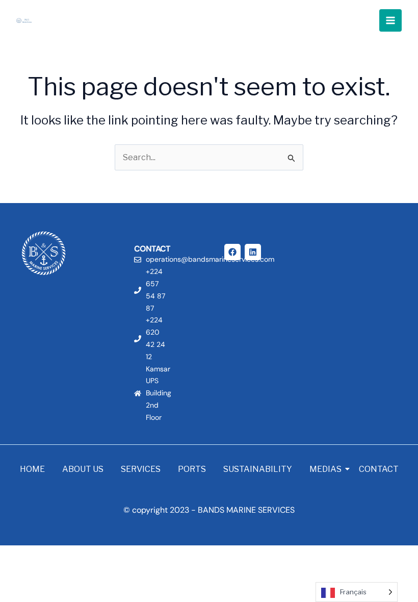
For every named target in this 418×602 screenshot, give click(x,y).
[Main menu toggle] (390, 20)
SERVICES (141, 469)
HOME (32, 469)
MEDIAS (325, 469)
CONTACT (379, 469)
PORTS (192, 469)
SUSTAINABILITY (257, 469)
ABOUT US (82, 469)
